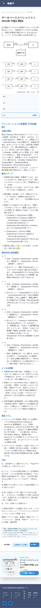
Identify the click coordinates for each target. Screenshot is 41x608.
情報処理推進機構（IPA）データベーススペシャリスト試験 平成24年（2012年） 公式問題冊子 (20, 529)
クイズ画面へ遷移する (29, 573)
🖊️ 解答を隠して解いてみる (26, 92)
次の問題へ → (34, 544)
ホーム (4, 12)
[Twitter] (10, 603)
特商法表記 (29, 595)
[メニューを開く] (4, 3)
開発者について (35, 595)
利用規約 (24, 595)
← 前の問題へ (7, 544)
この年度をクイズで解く (21, 544)
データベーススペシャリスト (16, 12)
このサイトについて (5, 595)
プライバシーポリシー (17, 595)
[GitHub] (5, 603)
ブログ (11, 595)
